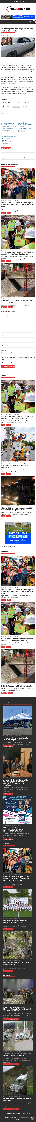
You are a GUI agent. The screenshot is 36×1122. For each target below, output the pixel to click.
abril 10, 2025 (8, 1005)
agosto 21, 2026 (9, 960)
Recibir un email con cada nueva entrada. (14, 363)
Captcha (3, 350)
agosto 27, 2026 (6, 200)
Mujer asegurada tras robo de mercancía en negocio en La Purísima (8, 156)
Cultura (5, 746)
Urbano (9, 213)
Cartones (6, 1019)
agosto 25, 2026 (9, 918)
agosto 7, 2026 (8, 777)
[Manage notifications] (32, 1118)
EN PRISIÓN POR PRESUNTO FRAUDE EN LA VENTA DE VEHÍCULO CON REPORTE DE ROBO (25, 125)
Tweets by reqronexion (8, 546)
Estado (3, 261)
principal (3, 148)
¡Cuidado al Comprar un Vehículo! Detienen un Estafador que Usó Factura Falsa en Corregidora (8, 125)
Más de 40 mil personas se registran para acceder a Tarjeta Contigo (27, 156)
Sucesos (9, 148)
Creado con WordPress (9, 1117)
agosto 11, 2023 (9, 1096)
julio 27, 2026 (8, 825)
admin (13, 35)
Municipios (4, 307)
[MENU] (34, 21)
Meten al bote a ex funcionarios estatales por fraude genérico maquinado (8, 137)
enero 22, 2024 (8, 1051)
